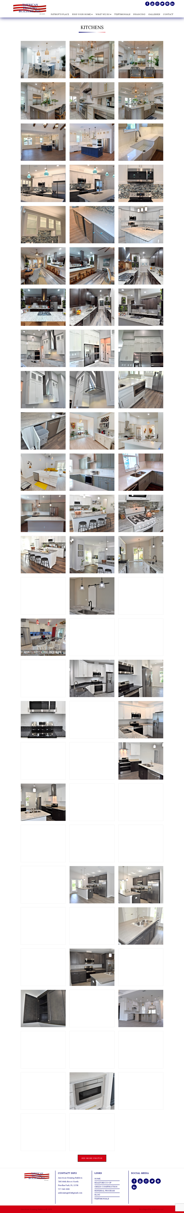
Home (98, 1178)
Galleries (154, 14)
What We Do (103, 14)
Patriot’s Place (60, 14)
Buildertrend (157, 1209)
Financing (139, 14)
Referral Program (105, 1190)
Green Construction (106, 1186)
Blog (97, 1194)
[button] (43, 59)
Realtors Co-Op (103, 1182)
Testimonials (122, 14)
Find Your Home (81, 14)
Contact (168, 14)
